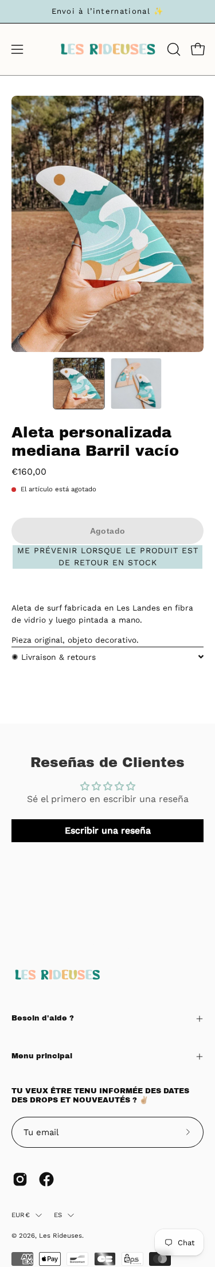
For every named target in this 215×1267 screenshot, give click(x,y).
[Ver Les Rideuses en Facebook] (46, 1179)
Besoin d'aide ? (42, 1018)
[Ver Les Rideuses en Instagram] (20, 1179)
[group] (107, 11)
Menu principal (41, 1056)
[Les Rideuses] (108, 49)
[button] (173, 49)
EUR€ (20, 1215)
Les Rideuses (60, 1235)
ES (58, 1215)
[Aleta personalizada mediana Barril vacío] (78, 383)
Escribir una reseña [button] (108, 830)
